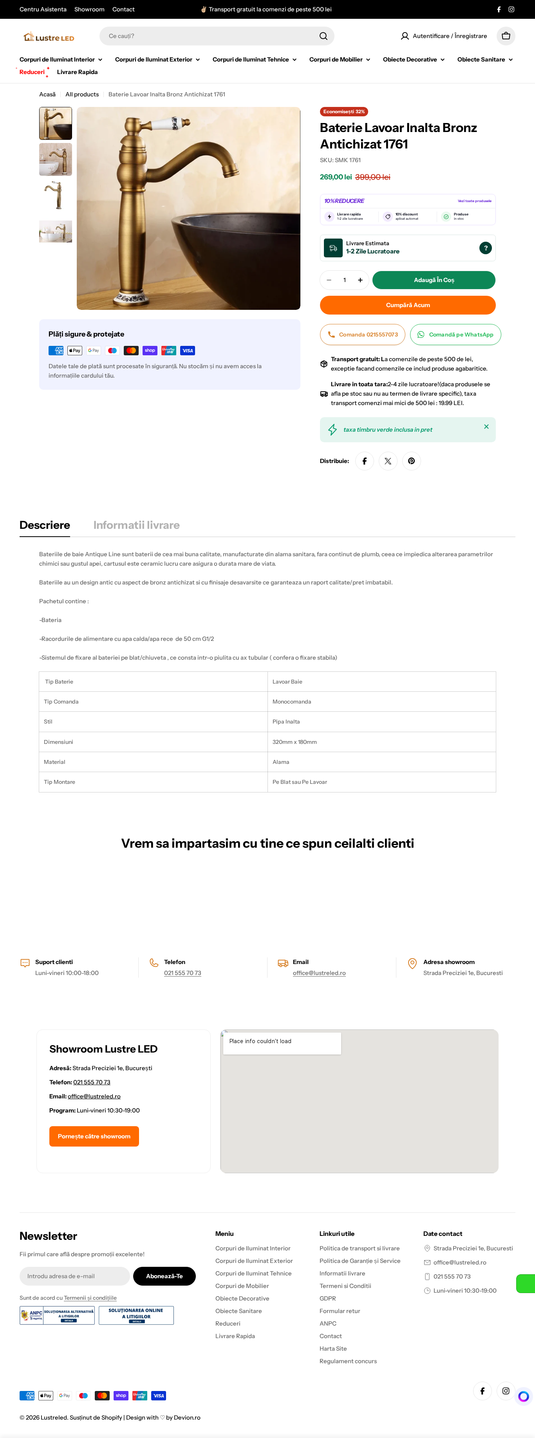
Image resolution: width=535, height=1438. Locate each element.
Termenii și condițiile (90, 1297)
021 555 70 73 (182, 973)
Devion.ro (187, 1417)
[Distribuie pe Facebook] (364, 461)
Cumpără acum (408, 305)
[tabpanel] (267, 671)
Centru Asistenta (43, 9)
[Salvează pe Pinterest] (411, 461)
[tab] (45, 527)
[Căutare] (323, 36)
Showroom (89, 9)
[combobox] (216, 36)
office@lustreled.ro (319, 973)
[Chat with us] (520, 1396)
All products (82, 94)
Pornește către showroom (94, 1136)
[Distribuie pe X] (388, 461)
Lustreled (54, 1417)
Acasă (47, 94)
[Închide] (486, 426)
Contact (123, 9)
